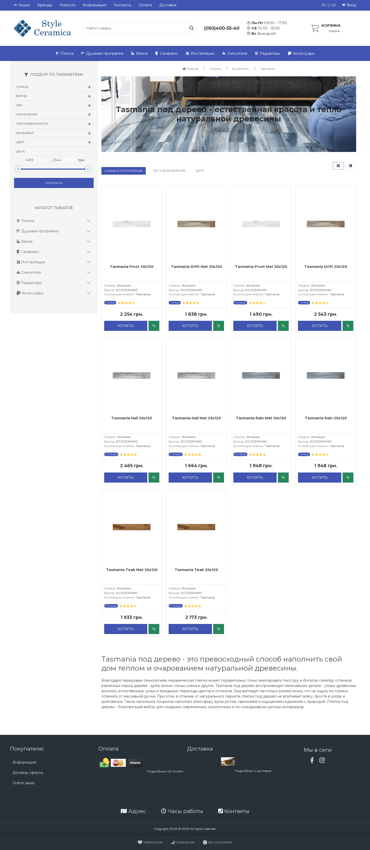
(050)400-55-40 (221, 28)
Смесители (237, 53)
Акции (24, 5)
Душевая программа (104, 53)
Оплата (145, 5)
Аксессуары (304, 53)
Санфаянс (169, 53)
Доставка (167, 5)
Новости (67, 5)
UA (333, 5)
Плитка (66, 53)
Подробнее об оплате (165, 771)
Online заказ (23, 783)
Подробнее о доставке (253, 771)
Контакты (122, 5)
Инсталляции (202, 53)
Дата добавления (169, 170)
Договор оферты (28, 772)
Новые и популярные (123, 171)
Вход (351, 5)
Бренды (45, 5)
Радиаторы (270, 53)
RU (324, 5)
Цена (200, 170)
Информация (94, 5)
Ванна (141, 53)
